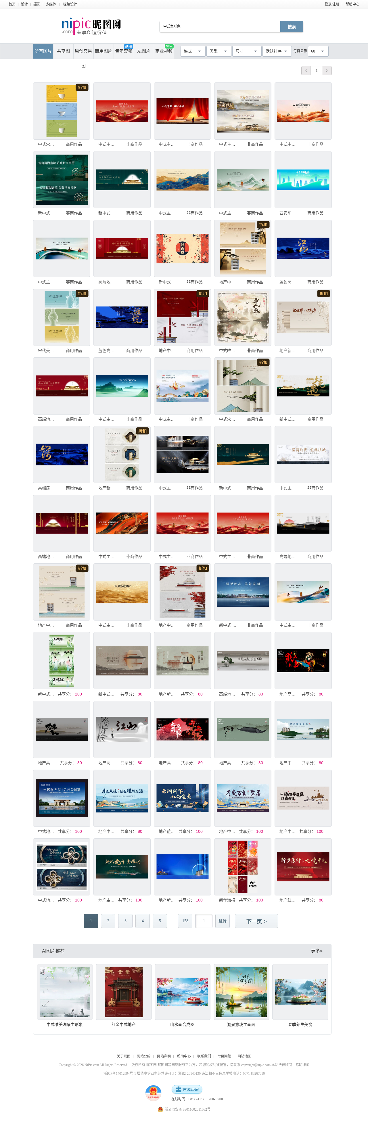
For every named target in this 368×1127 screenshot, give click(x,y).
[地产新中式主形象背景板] (303, 317)
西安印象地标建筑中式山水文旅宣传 (288, 213)
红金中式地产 (124, 1024)
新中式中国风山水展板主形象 (107, 694)
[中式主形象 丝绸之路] (122, 111)
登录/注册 (332, 4)
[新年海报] (242, 866)
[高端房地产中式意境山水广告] (61, 454)
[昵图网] (91, 26)
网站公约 (144, 1056)
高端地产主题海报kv (288, 556)
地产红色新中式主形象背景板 (288, 900)
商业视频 (163, 49)
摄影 (36, 4)
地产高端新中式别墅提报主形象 (288, 694)
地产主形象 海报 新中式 (107, 900)
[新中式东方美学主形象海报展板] (61, 660)
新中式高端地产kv (288, 419)
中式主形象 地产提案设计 (228, 213)
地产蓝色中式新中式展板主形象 (168, 831)
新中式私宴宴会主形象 (168, 282)
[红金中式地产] (124, 992)
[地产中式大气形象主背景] (182, 317)
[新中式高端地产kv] (303, 386)
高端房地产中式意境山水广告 (47, 488)
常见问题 (224, 1056)
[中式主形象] (182, 111)
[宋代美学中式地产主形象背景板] (61, 317)
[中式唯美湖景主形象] (242, 317)
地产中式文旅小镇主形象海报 (288, 831)
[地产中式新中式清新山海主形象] (242, 798)
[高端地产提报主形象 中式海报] (242, 660)
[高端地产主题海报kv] (303, 523)
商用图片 (103, 51)
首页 (12, 4)
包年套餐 (123, 51)
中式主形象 (168, 144)
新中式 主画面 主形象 (47, 213)
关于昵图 (124, 1056)
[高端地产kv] (122, 248)
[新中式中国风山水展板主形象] (122, 660)
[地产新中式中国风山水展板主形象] (182, 660)
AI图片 (143, 51)
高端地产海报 (47, 419)
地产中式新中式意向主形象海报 (288, 762)
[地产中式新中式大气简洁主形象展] (122, 798)
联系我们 (204, 1056)
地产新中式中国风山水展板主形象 (168, 694)
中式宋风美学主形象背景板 (47, 144)
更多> (317, 951)
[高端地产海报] (61, 386)
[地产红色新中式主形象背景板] (303, 866)
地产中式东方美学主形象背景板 (47, 625)
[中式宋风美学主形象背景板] (61, 111)
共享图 (63, 51)
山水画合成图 (182, 1024)
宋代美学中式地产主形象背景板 (47, 350)
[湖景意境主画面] (241, 992)
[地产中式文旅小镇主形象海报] (303, 798)
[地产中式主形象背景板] (242, 248)
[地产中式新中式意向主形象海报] (303, 729)
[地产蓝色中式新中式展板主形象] (182, 798)
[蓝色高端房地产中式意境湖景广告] (303, 248)
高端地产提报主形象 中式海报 (228, 694)
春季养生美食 (300, 1024)
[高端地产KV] (61, 523)
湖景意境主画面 (241, 1024)
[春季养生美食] (300, 992)
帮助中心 (352, 4)
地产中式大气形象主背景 (168, 350)
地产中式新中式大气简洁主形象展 (107, 831)
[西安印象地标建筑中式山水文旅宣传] (303, 179)
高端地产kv (107, 282)
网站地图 (244, 1056)
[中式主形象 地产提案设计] (242, 179)
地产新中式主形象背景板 (288, 350)
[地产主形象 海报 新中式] (122, 866)
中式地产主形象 (47, 831)
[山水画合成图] (182, 992)
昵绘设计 (70, 4)
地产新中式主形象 (168, 900)
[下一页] (257, 921)
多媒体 (51, 4)
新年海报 (227, 900)
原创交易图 (83, 54)
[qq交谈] (186, 1090)
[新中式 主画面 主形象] (61, 179)
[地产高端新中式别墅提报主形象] (303, 660)
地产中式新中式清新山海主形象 (228, 831)
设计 (24, 4)
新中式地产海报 (107, 213)
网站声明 (164, 1056)
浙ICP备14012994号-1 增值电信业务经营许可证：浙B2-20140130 (152, 1074)
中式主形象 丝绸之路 (107, 144)
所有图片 (43, 51)
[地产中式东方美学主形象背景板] (61, 592)
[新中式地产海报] (122, 179)
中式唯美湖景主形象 (228, 350)
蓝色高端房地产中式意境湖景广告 (288, 282)
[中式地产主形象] (61, 798)
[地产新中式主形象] (182, 866)
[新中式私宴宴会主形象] (182, 248)
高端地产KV (47, 556)
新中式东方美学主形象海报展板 (47, 694)
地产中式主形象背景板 (228, 282)
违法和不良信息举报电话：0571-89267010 (233, 1074)
